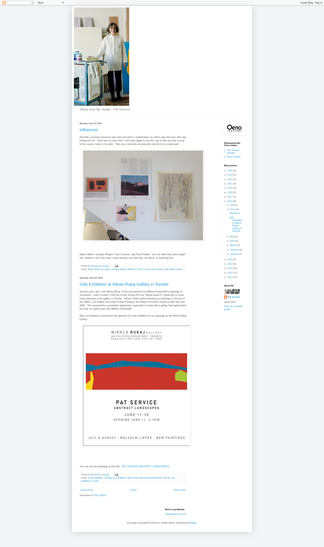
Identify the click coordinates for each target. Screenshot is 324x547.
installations (121, 478)
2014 (230, 264)
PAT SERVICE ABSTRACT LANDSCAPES (145, 466)
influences (132, 269)
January (234, 254)
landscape (138, 478)
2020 (230, 188)
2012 (230, 272)
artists (107, 269)
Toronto (95, 481)
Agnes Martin (94, 269)
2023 (230, 179)
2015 (230, 259)
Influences (89, 129)
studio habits (169, 269)
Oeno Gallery (233, 156)
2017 (230, 196)
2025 (230, 170)
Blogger (193, 523)
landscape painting (152, 478)
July (232, 205)
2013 (230, 268)
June (233, 209)
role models (157, 269)
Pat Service (234, 297)
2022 (230, 183)
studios (179, 269)
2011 (230, 277)
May (232, 236)
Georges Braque (119, 269)
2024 (230, 175)
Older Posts (179, 490)
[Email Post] (116, 266)
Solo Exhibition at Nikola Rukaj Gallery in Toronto (124, 284)
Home (133, 490)
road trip (166, 478)
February (235, 249)
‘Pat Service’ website (233, 151)
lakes (130, 478)
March (233, 245)
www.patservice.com (175, 514)
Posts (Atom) (99, 495)
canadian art (109, 478)
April (232, 241)
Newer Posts (86, 490)
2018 (230, 192)
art (102, 269)
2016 (230, 201)
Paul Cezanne (144, 269)
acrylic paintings (95, 478)
